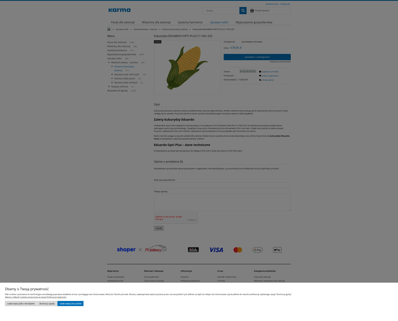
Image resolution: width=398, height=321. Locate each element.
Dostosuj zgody (47, 303)
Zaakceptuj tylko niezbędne (21, 303)
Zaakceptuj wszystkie (70, 303)
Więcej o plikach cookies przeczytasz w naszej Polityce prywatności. (36, 297)
